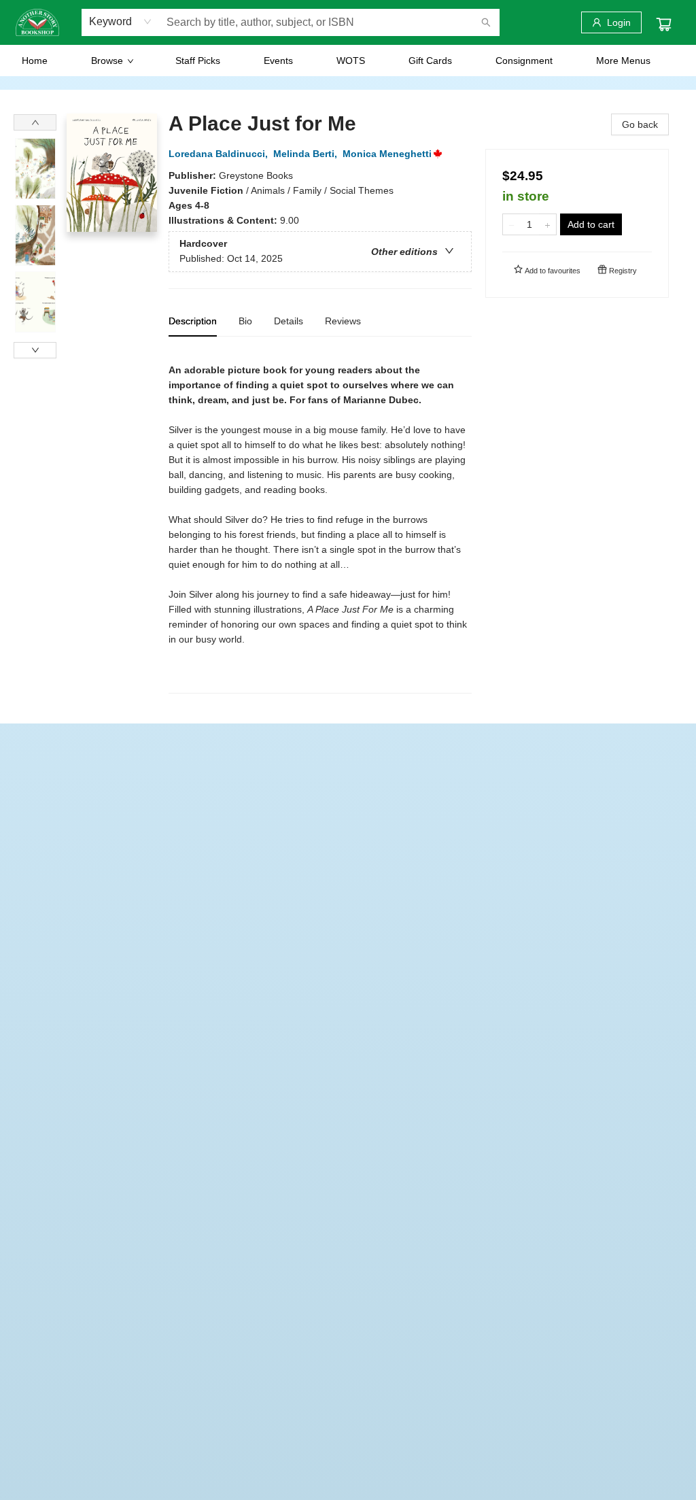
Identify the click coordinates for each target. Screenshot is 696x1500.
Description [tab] (193, 321)
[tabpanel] (320, 520)
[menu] (348, 60)
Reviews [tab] (343, 321)
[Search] (486, 22)
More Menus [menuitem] (623, 60)
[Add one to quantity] (547, 224)
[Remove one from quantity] (511, 224)
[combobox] (121, 22)
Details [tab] (288, 321)
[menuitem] (34, 60)
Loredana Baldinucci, (220, 153)
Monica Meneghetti (387, 153)
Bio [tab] (245, 321)
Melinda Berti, (306, 153)
